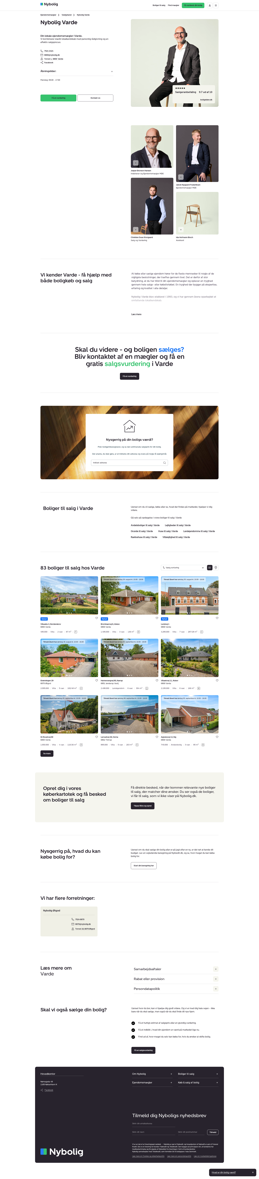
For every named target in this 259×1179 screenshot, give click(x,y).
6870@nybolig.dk (83, 924)
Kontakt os (95, 98)
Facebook (48, 62)
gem (96, 618)
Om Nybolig (139, 1073)
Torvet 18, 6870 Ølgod (85, 929)
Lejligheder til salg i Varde (178, 525)
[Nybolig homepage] (61, 1152)
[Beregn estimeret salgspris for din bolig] (164, 463)
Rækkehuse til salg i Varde (144, 537)
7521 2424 (48, 51)
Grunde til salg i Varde (142, 531)
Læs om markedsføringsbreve (205, 1156)
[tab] (67, 613)
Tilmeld (212, 1132)
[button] (136, 314)
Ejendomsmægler (48, 15)
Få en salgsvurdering (143, 1050)
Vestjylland (66, 15)
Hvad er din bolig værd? (224, 1172)
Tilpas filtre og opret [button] (143, 806)
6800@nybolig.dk (52, 55)
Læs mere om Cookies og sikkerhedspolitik (148, 1156)
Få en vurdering (58, 98)
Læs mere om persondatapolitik (179, 1156)
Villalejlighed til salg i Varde (176, 537)
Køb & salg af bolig (188, 1082)
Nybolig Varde (83, 15)
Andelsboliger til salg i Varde (145, 525)
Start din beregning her (144, 866)
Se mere (47, 753)
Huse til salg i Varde (168, 531)
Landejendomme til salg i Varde (199, 531)
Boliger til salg (186, 1073)
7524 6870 (79, 919)
